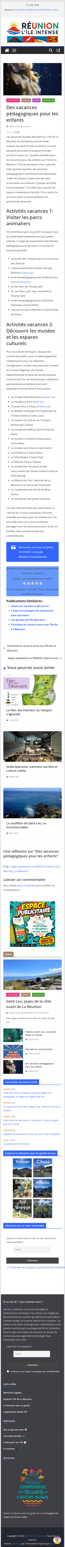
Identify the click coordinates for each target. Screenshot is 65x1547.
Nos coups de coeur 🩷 (15, 1429)
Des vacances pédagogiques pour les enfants (39, 1065)
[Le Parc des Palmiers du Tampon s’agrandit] (32, 677)
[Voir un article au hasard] (58, 50)
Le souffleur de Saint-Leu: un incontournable (26, 825)
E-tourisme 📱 (10, 1448)
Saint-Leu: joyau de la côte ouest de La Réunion (28, 1004)
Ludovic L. (27, 126)
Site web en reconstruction (39, 1049)
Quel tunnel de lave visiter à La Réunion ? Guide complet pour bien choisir (30, 1122)
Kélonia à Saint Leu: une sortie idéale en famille (40, 1033)
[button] (57, 1539)
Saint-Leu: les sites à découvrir (30, 606)
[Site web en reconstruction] (13, 1051)
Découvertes (13, 100)
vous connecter (26, 885)
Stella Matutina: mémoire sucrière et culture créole (32, 769)
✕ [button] (61, 1522)
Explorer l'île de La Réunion (17, 1399)
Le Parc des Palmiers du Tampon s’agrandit (29, 712)
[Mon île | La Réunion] (7, 50)
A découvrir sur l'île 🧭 (14, 1442)
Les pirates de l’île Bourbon (28, 620)
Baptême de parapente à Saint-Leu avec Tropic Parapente (31, 1134)
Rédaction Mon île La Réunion (36, 1012)
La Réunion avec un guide (16, 1405)
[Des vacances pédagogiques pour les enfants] (13, 1067)
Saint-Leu (28, 272)
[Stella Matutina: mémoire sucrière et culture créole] (32, 733)
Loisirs (36, 100)
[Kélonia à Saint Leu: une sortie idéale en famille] (13, 1035)
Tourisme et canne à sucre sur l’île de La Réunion (31, 648)
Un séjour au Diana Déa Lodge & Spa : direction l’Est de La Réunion (32, 1108)
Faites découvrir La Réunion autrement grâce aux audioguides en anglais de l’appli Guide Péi (27, 1094)
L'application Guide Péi (15, 1411)
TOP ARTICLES (48, 100)
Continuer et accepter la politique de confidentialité (35, 1371)
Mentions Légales (12, 1392)
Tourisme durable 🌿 (14, 1436)
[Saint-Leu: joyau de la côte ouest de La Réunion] (32, 974)
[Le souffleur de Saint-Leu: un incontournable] (32, 790)
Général (26, 100)
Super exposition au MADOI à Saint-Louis (33, 658)
